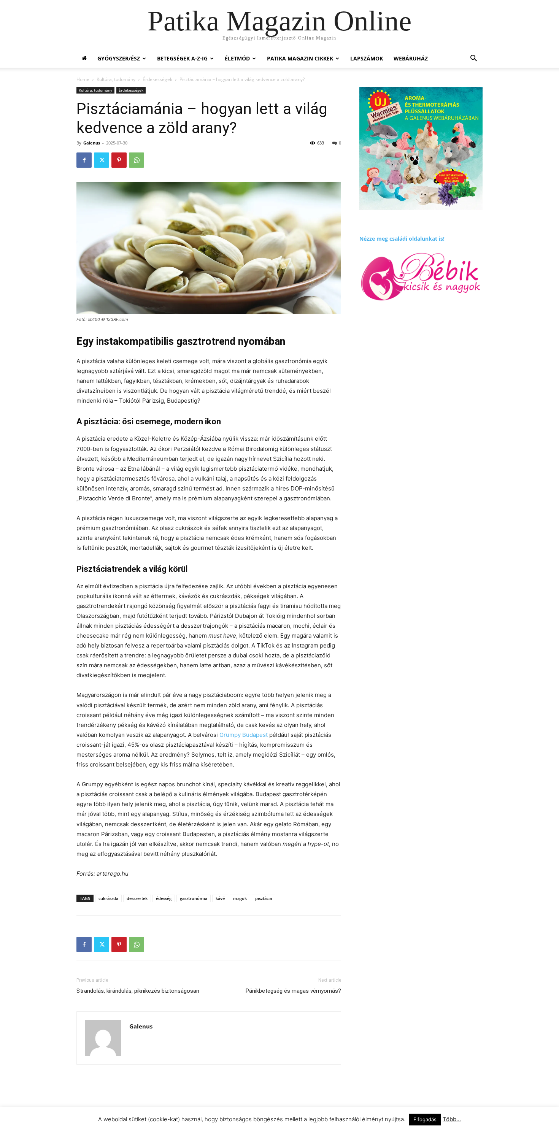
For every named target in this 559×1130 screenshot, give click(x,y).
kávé (220, 898)
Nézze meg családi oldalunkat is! (402, 238)
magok (240, 898)
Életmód (237, 58)
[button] (473, 59)
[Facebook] (84, 160)
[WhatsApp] (136, 160)
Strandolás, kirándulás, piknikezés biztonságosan (137, 990)
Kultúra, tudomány (116, 79)
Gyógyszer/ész (118, 58)
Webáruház (411, 58)
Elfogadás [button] (425, 1119)
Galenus (91, 143)
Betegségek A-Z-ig (182, 58)
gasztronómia (193, 898)
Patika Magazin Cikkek (300, 58)
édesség (164, 898)
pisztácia (263, 898)
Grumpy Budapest (243, 734)
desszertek (137, 898)
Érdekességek (157, 79)
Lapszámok (366, 58)
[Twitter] (101, 160)
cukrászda (108, 898)
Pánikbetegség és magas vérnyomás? (293, 990)
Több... (452, 1119)
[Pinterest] (119, 160)
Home (82, 79)
